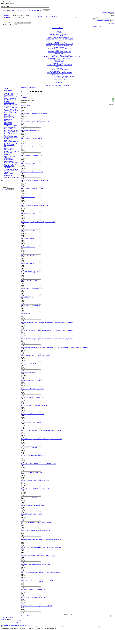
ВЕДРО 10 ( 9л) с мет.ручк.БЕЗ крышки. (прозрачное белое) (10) (41, 430)
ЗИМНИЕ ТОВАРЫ (59, 42)
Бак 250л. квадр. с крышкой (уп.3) (31, 155)
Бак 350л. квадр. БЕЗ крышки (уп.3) (32, 188)
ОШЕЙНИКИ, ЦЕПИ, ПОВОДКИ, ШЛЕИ (59, 55)
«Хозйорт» (4, 619)
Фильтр (23, 102)
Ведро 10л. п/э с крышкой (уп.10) (31, 472)
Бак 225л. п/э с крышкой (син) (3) (31, 138)
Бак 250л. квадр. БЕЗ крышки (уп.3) (32, 147)
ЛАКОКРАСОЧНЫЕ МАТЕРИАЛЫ (59, 52)
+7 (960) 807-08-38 (52, 85)
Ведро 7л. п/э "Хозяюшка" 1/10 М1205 (33, 597)
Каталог (6, 15)
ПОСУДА (59, 66)
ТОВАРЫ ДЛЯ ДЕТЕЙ (59, 74)
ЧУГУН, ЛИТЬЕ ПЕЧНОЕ (59, 78)
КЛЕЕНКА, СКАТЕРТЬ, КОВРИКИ (59, 48)
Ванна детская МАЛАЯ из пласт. (31, 364)
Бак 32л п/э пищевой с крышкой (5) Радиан (34, 180)
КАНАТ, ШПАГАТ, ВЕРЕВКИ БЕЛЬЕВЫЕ (59, 45)
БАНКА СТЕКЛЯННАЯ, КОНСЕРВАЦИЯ (59, 39)
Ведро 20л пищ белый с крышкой (31, 514)
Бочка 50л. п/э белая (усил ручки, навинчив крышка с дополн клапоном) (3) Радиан (47, 339)
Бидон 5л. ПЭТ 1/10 (27, 313)
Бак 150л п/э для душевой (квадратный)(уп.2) (35, 121)
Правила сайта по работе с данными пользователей (16, 625)
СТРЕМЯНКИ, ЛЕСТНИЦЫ (59, 71)
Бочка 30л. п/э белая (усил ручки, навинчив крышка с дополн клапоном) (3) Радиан (47, 322)
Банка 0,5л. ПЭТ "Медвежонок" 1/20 (32, 288)
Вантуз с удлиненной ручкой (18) (31, 380)
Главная (23, 87)
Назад (23, 105)
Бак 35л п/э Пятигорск (28, 197)
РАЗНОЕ (59, 68)
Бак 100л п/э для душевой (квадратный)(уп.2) (35, 113)
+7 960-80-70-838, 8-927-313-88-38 (46, 16)
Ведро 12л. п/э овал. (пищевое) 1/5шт (32, 505)
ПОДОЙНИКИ (59, 61)
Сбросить (4, 189)
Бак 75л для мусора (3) (28, 238)
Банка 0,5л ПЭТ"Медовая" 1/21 (30, 280)
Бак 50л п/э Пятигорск (28, 213)
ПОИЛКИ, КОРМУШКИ (59, 63)
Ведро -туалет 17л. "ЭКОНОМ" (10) (32, 397)
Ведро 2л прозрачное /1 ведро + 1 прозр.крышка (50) (37, 522)
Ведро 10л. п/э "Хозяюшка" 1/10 (31, 447)
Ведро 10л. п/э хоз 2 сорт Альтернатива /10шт (35, 480)
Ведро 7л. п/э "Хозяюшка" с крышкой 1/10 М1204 (36, 606)
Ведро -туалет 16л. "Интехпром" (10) (32, 389)
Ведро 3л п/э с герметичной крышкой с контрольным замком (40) (41, 539)
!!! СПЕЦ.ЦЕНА (59, 36)
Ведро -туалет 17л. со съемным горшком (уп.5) (35, 405)
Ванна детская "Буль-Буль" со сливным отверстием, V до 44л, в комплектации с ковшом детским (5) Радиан (54, 347)
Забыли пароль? (109, 19)
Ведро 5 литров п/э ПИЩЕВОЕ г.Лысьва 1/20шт (36, 564)
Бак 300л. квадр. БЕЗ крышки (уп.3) (32, 172)
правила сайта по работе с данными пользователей (26, 10)
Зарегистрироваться (103, 20)
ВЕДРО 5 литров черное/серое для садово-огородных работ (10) (41, 547)
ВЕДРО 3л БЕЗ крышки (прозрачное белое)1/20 (35, 530)
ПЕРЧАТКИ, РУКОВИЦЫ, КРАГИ (59, 58)
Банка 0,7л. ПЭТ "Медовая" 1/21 (31, 305)
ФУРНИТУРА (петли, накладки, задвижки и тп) (59, 76)
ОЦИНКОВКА (59, 53)
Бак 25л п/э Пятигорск (28, 163)
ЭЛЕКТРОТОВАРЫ (59, 79)
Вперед (30, 105)
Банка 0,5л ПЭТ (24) (27, 263)
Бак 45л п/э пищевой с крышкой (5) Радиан (34, 205)
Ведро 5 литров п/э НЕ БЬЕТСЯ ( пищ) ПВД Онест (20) (38, 555)
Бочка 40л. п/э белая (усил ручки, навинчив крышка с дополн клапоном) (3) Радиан (47, 330)
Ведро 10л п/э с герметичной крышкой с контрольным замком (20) (41, 439)
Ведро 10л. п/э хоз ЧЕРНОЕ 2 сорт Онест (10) (35, 489)
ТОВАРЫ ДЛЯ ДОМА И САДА (59, 34)
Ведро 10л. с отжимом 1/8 (29, 497)
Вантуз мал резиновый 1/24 (29, 372)
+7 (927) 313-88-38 (63, 85)
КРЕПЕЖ (59, 50)
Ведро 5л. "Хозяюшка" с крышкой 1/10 (33, 589)
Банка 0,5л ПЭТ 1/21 (27, 255)
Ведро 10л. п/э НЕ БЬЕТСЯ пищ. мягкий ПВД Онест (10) (39, 464)
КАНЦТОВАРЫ (59, 47)
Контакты (7, 17)
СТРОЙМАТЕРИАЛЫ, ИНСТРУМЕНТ (59, 73)
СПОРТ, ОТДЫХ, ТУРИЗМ (59, 69)
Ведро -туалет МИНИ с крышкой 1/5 (32, 414)
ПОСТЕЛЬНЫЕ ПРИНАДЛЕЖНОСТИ (59, 65)
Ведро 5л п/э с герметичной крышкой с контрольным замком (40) (41, 572)
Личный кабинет (57, 28)
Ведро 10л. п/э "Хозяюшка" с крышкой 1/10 (34, 455)
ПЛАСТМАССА (59, 60)
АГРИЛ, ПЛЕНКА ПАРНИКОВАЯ (59, 37)
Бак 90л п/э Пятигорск (28, 247)
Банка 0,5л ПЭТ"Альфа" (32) (30, 272)
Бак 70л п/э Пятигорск (28, 230)
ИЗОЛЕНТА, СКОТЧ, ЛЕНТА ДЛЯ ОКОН (59, 44)
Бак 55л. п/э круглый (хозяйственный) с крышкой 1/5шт (38, 222)
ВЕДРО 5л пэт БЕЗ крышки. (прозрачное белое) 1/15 (37, 581)
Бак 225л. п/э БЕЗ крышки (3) (30, 130)
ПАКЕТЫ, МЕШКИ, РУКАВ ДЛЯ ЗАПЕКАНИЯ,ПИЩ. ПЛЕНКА (59, 57)
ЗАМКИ (59, 40)
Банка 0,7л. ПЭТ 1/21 (27, 297)
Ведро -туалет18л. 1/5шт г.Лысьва (31, 422)
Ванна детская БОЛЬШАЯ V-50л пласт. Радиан (35, 355)
